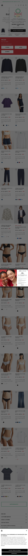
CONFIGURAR (14, 553)
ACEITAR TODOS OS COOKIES (15, 550)
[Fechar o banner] (26, 530)
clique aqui (3, 545)
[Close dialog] (27, 270)
